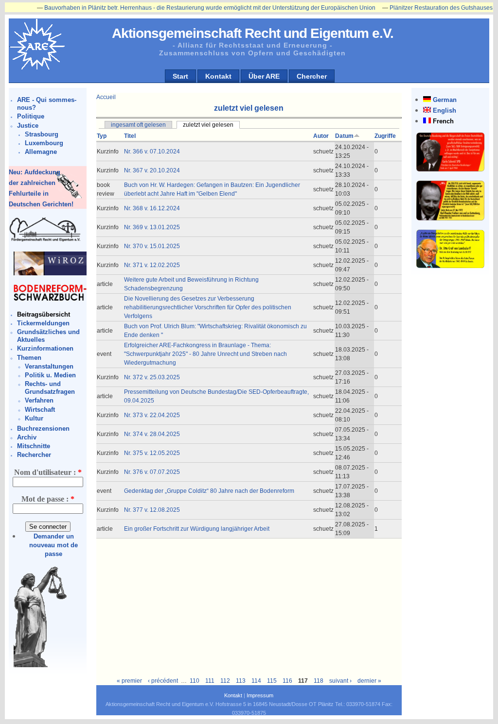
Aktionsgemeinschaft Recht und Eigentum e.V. (252, 33)
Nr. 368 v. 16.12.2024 (152, 208)
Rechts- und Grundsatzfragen (50, 387)
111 (209, 680)
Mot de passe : (47, 499)
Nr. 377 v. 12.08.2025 (152, 509)
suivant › (340, 680)
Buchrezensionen (43, 428)
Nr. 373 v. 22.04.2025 (152, 415)
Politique (30, 116)
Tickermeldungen (43, 323)
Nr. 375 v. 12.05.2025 (152, 453)
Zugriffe (385, 136)
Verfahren (39, 400)
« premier (129, 680)
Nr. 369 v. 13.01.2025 (152, 227)
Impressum (260, 695)
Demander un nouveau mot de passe (53, 545)
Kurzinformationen (45, 348)
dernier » (369, 680)
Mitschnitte (33, 446)
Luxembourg (44, 143)
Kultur (34, 418)
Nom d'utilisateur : (48, 472)
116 (287, 680)
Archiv (26, 437)
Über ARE (264, 76)
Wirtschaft (40, 409)
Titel (130, 136)
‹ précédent (163, 680)
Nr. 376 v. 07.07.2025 (152, 472)
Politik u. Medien (50, 375)
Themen (29, 357)
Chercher (312, 76)
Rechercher (34, 454)
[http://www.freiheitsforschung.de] (45, 240)
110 (194, 680)
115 (272, 680)
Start (180, 76)
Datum (344, 136)
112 (225, 680)
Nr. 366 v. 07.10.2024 (152, 151)
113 (241, 680)
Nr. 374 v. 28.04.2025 (152, 434)
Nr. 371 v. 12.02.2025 (152, 265)
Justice (27, 125)
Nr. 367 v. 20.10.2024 (152, 170)
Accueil (106, 97)
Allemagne (41, 151)
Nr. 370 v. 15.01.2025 (152, 246)
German (445, 99)
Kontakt (218, 76)
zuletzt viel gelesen (208, 124)
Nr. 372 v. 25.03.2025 (152, 377)
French (443, 121)
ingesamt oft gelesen (138, 124)
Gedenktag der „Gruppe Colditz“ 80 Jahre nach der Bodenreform (209, 491)
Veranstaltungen (49, 366)
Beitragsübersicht (43, 314)
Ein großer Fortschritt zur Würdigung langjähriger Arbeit (196, 528)
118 (318, 680)
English (444, 110)
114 (256, 680)
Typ (102, 136)
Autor (321, 136)
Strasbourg (41, 134)
